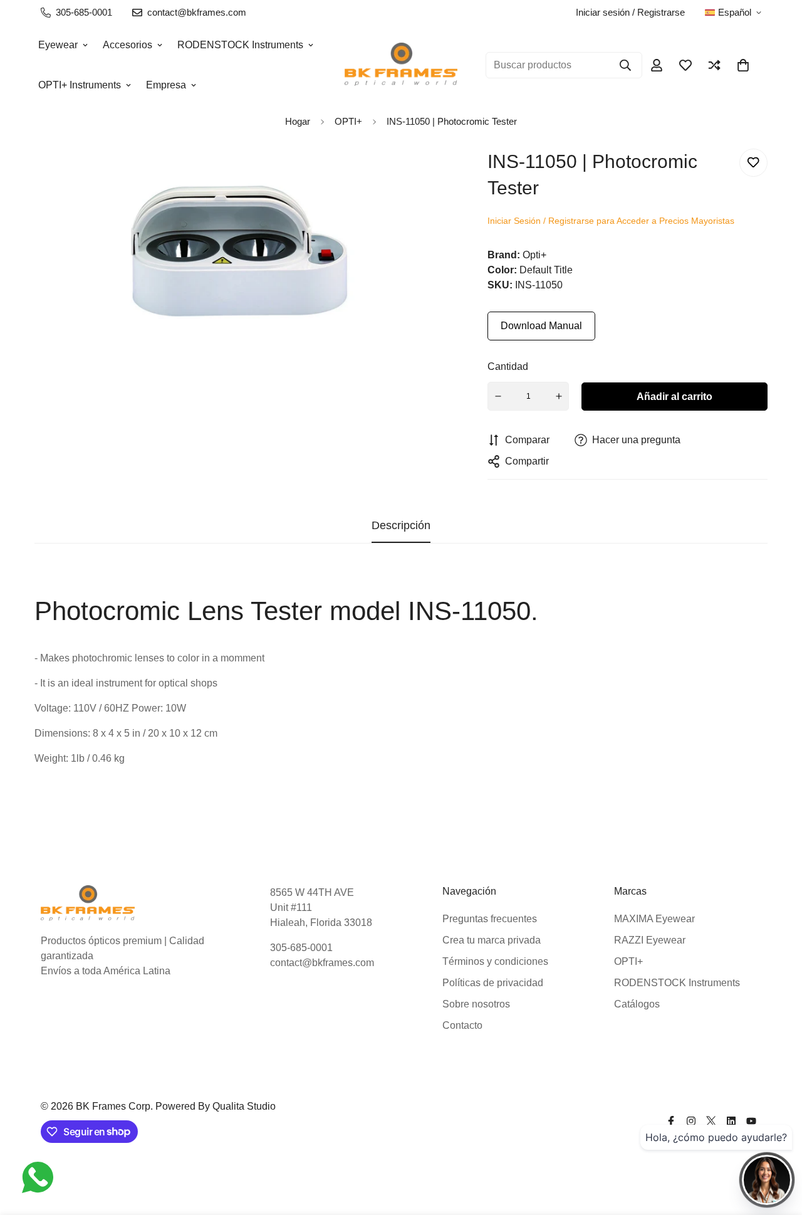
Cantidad (507, 366)
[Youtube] (751, 1121)
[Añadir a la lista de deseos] (753, 163)
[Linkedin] (731, 1121)
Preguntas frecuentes (489, 918)
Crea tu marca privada (491, 940)
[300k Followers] (671, 1121)
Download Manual (541, 325)
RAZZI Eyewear (649, 940)
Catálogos (637, 1004)
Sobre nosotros (476, 1004)
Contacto (462, 1025)
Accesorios (127, 44)
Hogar (297, 121)
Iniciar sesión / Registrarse (630, 12)
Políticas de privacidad (492, 982)
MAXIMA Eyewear (654, 918)
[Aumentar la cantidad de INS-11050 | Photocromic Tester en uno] (559, 396)
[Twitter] (711, 1121)
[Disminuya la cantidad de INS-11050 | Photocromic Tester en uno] (498, 396)
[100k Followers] (691, 1121)
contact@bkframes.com (322, 962)
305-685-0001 (301, 947)
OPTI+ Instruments (79, 85)
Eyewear (58, 44)
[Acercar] (420, 175)
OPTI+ (628, 961)
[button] (743, 65)
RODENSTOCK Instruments (240, 44)
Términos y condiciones (495, 961)
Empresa (166, 85)
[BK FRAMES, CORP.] (401, 64)
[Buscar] (625, 65)
